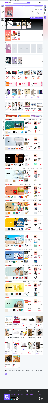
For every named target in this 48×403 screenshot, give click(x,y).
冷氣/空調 (13, 370)
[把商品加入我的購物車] (11, 327)
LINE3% (24, 297)
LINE (41, 399)
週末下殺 (29, 5)
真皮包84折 (36, 265)
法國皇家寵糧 (41, 184)
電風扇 (37, 135)
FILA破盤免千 (37, 216)
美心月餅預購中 (36, 184)
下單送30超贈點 (41, 297)
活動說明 (41, 68)
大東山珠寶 (33, 281)
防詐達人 (37, 119)
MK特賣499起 (29, 281)
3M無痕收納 (36, 168)
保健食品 (34, 370)
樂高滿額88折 (21, 249)
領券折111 (24, 265)
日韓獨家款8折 (28, 216)
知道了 (41, 17)
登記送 (10, 5)
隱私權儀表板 (22, 401)
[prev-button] (5, 116)
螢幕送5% (33, 119)
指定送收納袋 (32, 168)
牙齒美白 (17, 370)
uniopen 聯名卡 (37, 5)
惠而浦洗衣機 (25, 135)
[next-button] (42, 116)
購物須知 (22, 400)
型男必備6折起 (24, 281)
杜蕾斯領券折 (41, 200)
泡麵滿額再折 (35, 297)
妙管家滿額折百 (30, 249)
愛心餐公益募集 (26, 184)
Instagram (42, 398)
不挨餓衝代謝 (32, 200)
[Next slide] (11, 319)
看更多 (44, 15)
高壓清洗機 (24, 168)
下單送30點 (28, 297)
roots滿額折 (28, 265)
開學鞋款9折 (23, 216)
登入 (32, 2)
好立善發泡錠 (36, 200)
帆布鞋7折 (41, 216)
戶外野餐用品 (23, 370)
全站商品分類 (36, 400)
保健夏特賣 (24, 200)
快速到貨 (16, 5)
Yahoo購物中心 (8, 2)
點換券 (7, 5)
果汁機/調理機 (19, 370)
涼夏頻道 (23, 5)
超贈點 (41, 5)
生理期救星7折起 (40, 249)
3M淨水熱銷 (41, 168)
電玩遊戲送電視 (41, 135)
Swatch (37, 281)
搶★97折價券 (35, 249)
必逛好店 (26, 5)
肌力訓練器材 (28, 370)
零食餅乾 (26, 370)
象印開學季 (30, 135)
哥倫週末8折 (32, 216)
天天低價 (20, 5)
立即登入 (41, 9)
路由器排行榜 (41, 119)
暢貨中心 (13, 5)
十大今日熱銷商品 (9, 370)
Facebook (42, 397)
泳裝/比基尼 (32, 370)
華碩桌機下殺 (29, 119)
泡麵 (36, 370)
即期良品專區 (21, 184)
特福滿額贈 (28, 168)
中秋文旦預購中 (31, 184)
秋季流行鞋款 (32, 265)
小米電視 (34, 135)
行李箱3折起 (41, 265)
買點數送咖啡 (41, 281)
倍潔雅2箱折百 (25, 249)
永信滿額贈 (27, 200)
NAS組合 (25, 119)
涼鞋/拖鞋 (38, 370)
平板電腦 (41, 370)
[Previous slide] (5, 319)
